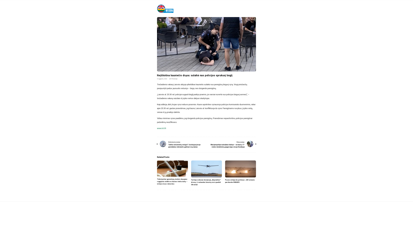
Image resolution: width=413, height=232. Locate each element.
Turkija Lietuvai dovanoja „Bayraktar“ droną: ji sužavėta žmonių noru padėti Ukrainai (206, 182)
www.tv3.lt (161, 128)
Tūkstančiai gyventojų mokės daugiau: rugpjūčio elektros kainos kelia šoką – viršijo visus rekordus (172, 181)
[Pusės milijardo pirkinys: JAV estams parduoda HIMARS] (240, 168)
